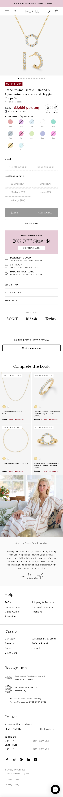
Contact (12, 717)
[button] (55, 789)
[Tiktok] (35, 759)
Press (8, 648)
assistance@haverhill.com (18, 724)
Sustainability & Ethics (44, 638)
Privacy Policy (12, 785)
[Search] (15, 11)
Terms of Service (13, 779)
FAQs (8, 602)
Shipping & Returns (42, 602)
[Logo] (32, 10)
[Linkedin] (28, 759)
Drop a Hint (31, 223)
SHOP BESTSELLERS (31, 248)
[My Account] (49, 11)
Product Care (12, 607)
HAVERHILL (19, 770)
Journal (35, 648)
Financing (37, 611)
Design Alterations (42, 607)
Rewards (10, 643)
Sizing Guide (12, 611)
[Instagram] (14, 759)
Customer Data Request (17, 774)
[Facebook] (7, 759)
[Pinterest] (21, 759)
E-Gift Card (11, 652)
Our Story (10, 638)
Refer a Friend (39, 643)
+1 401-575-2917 (13, 729)
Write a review (31, 348)
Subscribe (10, 616)
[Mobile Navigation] (7, 11)
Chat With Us (47, 729)
